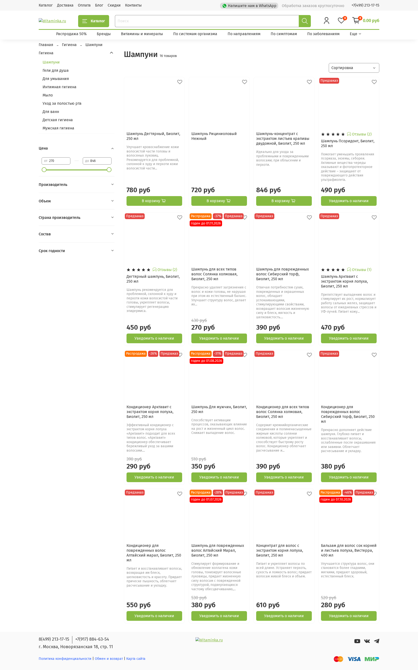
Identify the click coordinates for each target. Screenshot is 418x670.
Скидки (114, 5)
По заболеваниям (323, 34)
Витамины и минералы (142, 34)
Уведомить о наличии (349, 201)
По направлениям (244, 34)
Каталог (46, 5)
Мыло (48, 95)
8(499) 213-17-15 (54, 639)
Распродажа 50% (71, 34)
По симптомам (284, 34)
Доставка (65, 5)
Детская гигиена (58, 120)
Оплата (84, 5)
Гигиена (46, 52)
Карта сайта (135, 659)
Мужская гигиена (58, 128)
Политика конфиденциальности (65, 659)
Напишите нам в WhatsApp (252, 5)
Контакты (133, 5)
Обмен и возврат (109, 659)
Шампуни (51, 62)
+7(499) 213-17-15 (365, 5)
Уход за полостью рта (62, 103)
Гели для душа (56, 70)
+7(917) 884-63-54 (92, 639)
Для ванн (51, 111)
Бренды (104, 34)
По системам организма (195, 34)
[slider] (44, 169)
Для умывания (56, 78)
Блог (99, 5)
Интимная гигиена (59, 87)
